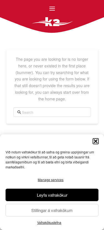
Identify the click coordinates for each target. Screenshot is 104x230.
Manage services (51, 179)
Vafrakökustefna (49, 222)
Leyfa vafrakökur (52, 195)
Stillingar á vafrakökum (52, 210)
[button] (95, 141)
